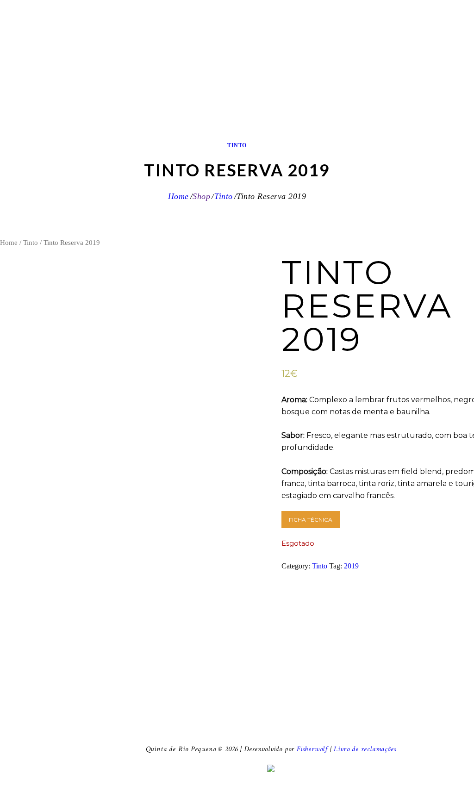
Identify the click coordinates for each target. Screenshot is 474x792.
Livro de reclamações (365, 749)
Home (178, 196)
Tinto (237, 145)
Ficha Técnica (310, 519)
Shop (201, 196)
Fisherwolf (312, 749)
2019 (351, 566)
